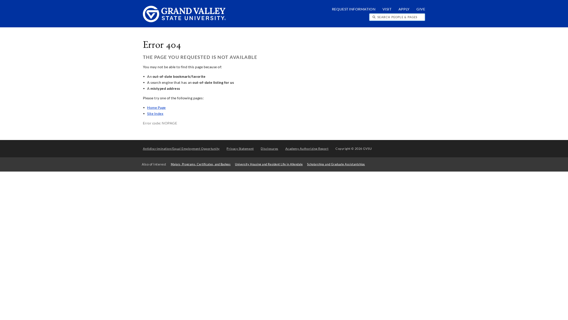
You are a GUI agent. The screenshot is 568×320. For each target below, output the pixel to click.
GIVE (420, 9)
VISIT (387, 9)
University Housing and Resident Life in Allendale (269, 164)
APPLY (404, 9)
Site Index (155, 114)
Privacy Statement (240, 148)
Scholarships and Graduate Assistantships (336, 164)
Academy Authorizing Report (307, 148)
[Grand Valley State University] (184, 21)
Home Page (156, 108)
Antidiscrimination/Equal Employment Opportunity (181, 148)
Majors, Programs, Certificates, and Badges (201, 164)
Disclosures (269, 148)
